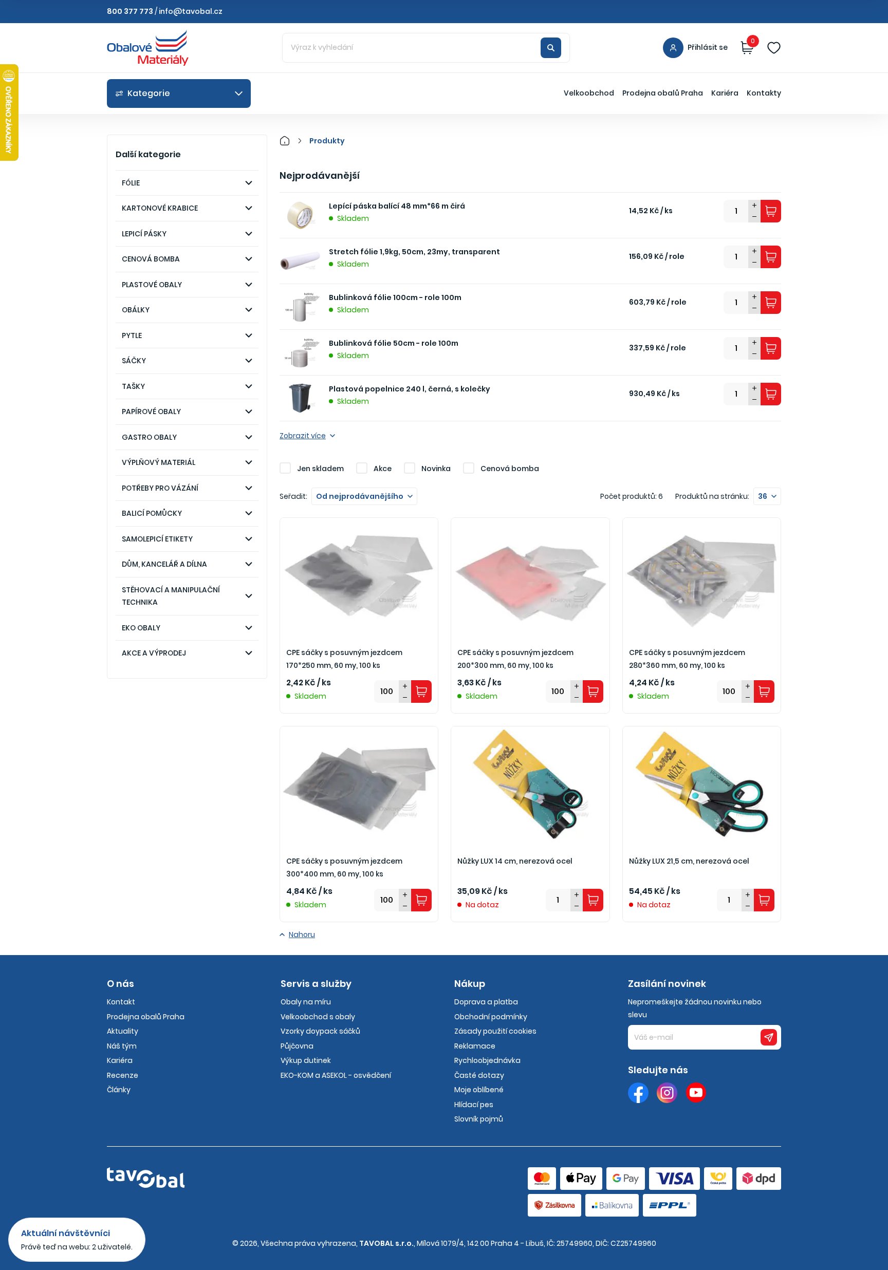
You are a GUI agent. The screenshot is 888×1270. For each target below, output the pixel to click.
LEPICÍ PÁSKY (144, 234)
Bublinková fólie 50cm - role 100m (393, 343)
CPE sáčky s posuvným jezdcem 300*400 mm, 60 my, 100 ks (344, 867)
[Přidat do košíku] (771, 211)
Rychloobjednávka (487, 1060)
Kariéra (724, 93)
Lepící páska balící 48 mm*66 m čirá (397, 206)
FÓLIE (131, 183)
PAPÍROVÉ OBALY (151, 411)
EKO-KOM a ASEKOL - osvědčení (336, 1075)
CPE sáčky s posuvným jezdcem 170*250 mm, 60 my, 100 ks (344, 658)
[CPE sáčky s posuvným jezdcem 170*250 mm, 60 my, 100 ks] (359, 577)
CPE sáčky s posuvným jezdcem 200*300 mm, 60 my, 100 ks (515, 658)
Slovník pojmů (478, 1119)
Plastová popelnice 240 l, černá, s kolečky (409, 389)
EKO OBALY (141, 628)
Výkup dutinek (306, 1060)
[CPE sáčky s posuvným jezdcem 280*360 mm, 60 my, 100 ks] (702, 577)
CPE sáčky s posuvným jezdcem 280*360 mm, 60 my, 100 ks (687, 658)
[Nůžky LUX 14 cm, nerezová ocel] (530, 785)
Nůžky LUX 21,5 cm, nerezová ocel (689, 861)
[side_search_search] (551, 48)
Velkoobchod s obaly (318, 1017)
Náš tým (122, 1046)
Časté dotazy (479, 1075)
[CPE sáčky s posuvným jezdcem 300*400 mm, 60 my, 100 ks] (359, 785)
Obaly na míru (306, 1002)
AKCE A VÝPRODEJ (154, 653)
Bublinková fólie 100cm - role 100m (395, 297)
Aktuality (122, 1031)
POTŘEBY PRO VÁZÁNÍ (160, 488)
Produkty (327, 141)
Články (119, 1090)
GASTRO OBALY (149, 437)
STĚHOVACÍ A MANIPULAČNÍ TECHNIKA (171, 596)
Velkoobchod (589, 93)
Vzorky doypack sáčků (320, 1031)
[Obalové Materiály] (290, 141)
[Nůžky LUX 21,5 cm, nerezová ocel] (702, 785)
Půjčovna (297, 1046)
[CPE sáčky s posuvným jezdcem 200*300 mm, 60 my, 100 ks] (530, 577)
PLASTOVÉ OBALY (152, 284)
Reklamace (474, 1046)
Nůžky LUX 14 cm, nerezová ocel (514, 861)
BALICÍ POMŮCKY (152, 513)
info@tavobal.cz (191, 11)
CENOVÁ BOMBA (151, 259)
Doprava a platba (486, 1002)
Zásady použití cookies (495, 1031)
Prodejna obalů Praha (662, 93)
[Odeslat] (769, 1037)
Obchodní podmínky (490, 1017)
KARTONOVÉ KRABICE (160, 208)
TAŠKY (133, 386)
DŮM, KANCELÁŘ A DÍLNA (164, 564)
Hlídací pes (473, 1104)
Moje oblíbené (479, 1090)
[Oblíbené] (774, 48)
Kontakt (121, 1002)
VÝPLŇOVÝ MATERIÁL (158, 462)
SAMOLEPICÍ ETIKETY (157, 539)
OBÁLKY (136, 310)
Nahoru (302, 934)
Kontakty (764, 93)
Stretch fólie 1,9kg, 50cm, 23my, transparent (414, 252)
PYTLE (132, 335)
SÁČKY (134, 361)
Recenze (122, 1075)
